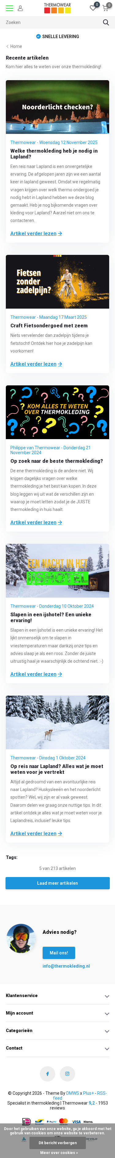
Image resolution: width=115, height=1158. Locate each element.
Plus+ (88, 1093)
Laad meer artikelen (57, 883)
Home (16, 46)
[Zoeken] (106, 22)
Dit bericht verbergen (58, 1143)
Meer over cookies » (59, 1153)
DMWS (72, 1093)
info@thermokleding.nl (55, 966)
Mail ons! (59, 952)
